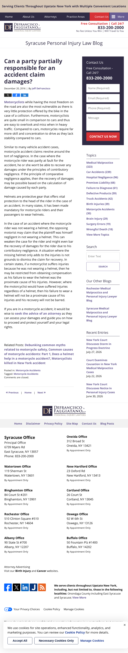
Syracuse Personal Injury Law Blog (22, 27)
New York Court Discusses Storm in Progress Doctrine (98, 344)
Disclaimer (33, 423)
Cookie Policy (52, 609)
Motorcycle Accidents (28, 370)
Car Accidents (98, 172)
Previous (12, 392)
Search (103, 266)
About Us (28, 16)
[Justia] (33, 587)
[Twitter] (16, 587)
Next (42, 392)
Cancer (41, 571)
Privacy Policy (53, 423)
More (121, 16)
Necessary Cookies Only (56, 640)
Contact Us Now (103, 136)
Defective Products (101, 193)
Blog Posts (107, 423)
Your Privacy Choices (27, 609)
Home (9, 16)
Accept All (20, 640)
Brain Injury (97, 218)
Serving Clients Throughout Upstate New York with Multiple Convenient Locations (64, 6)
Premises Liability (100, 182)
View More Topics (97, 234)
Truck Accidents (99, 198)
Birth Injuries (97, 204)
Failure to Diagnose (102, 188)
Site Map (72, 423)
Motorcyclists (14, 102)
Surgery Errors (98, 224)
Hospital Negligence (102, 177)
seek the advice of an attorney (38, 313)
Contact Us (101, 16)
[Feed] (42, 587)
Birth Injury (23, 571)
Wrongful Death (99, 229)
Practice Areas (76, 16)
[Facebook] (8, 587)
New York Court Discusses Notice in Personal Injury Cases (100, 388)
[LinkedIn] (25, 587)
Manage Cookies (74, 609)
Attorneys (50, 16)
